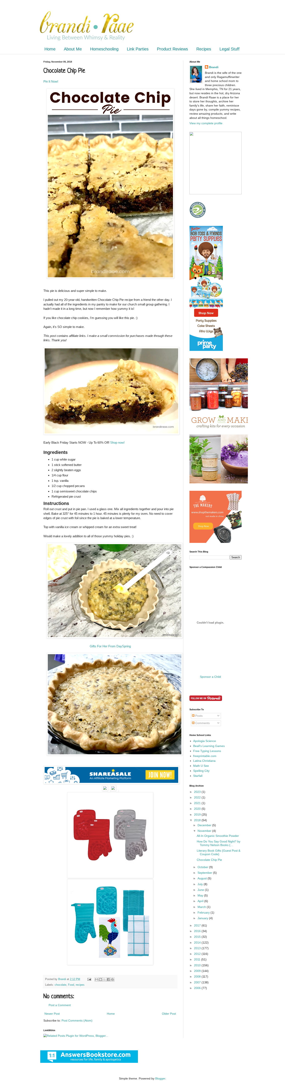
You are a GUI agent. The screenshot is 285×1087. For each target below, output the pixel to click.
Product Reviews (172, 49)
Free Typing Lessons (207, 751)
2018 (198, 820)
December (205, 825)
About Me (73, 49)
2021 (198, 803)
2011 (197, 959)
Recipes (203, 49)
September (205, 872)
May (201, 895)
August (203, 878)
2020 (198, 808)
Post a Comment (60, 1005)
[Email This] (97, 979)
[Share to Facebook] (108, 979)
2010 (198, 965)
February (204, 912)
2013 (198, 948)
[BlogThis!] (100, 979)
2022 (198, 797)
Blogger (160, 1078)
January (203, 918)
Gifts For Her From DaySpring (110, 646)
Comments (202, 723)
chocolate (60, 984)
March (202, 907)
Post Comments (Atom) (77, 1020)
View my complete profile (205, 123)
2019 (198, 814)
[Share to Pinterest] (112, 979)
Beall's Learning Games (209, 746)
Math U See (201, 765)
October (203, 867)
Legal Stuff (229, 49)
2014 (198, 942)
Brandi (213, 67)
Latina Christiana (204, 760)
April (201, 901)
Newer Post (52, 1013)
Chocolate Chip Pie (209, 859)
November (205, 830)
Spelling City (201, 770)
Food (71, 984)
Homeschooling (104, 49)
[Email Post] (89, 979)
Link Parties (138, 49)
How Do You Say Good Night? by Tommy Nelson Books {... (218, 843)
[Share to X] (104, 979)
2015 (198, 936)
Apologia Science (204, 741)
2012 (198, 953)
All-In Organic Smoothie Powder (218, 835)
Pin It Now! (50, 81)
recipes (80, 984)
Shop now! (117, 442)
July (201, 884)
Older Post (169, 1013)
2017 (198, 925)
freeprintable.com (204, 756)
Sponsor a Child (210, 676)
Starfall (197, 775)
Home (49, 49)
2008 (198, 976)
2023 (198, 791)
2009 (198, 971)
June (201, 889)
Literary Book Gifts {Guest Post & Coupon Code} (218, 852)
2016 (198, 931)
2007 (198, 982)
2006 (198, 988)
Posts (198, 715)
